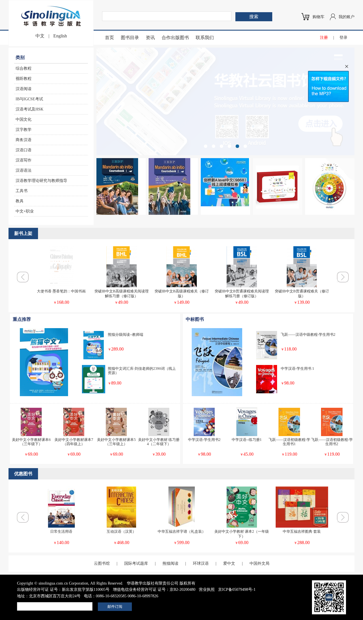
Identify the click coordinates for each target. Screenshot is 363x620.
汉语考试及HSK (29, 109)
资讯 (150, 37)
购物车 (318, 17)
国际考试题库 (136, 563)
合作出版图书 (175, 37)
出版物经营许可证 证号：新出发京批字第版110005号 (63, 589)
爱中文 (229, 563)
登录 (343, 37)
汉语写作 (23, 160)
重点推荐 (22, 319)
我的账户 (346, 17)
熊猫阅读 (170, 563)
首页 (109, 37)
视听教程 (23, 79)
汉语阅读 (23, 89)
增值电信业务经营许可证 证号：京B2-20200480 (154, 589)
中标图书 (195, 319)
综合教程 (23, 68)
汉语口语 (23, 150)
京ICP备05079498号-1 (237, 589)
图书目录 (130, 37)
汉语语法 (23, 170)
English (60, 35)
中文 (40, 35)
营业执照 (207, 589)
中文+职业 (25, 211)
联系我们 (205, 37)
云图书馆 (102, 563)
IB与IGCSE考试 (29, 99)
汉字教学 (23, 130)
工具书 (22, 191)
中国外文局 (259, 563)
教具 (20, 201)
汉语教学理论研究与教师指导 (41, 181)
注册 (324, 37)
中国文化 (23, 119)
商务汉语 (23, 140)
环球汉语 (201, 563)
